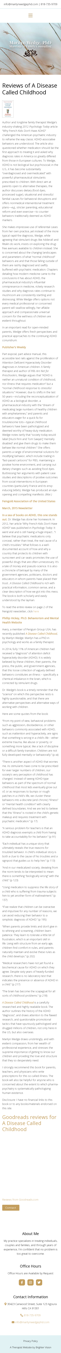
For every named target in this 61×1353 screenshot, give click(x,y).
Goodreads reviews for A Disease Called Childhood (29, 1123)
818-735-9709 (32, 1315)
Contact (10, 1207)
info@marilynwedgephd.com (32, 1322)
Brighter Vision (43, 1347)
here (36, 611)
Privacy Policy (30, 1341)
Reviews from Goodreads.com (20, 1199)
